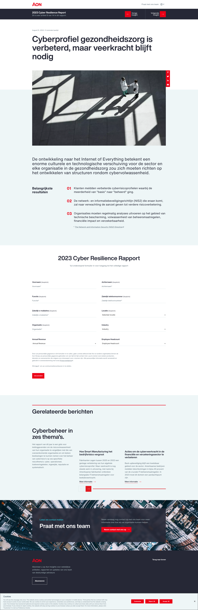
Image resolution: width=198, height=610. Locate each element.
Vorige (81, 489)
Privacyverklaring (66, 361)
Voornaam (40, 282)
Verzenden (38, 376)
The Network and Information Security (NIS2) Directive (98, 227)
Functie (39, 296)
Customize (137, 601)
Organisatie (41, 325)
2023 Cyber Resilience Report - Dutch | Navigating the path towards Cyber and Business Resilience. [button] (36, 4)
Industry (105, 325)
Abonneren (39, 581)
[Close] (194, 601)
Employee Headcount (111, 339)
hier (36, 366)
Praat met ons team (150, 4)
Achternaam (111, 282)
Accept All (166, 601)
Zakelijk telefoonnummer (116, 296)
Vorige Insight (135, 14)
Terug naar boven (159, 559)
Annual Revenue (39, 339)
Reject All (152, 601)
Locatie (108, 310)
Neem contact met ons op (115, 529)
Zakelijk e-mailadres (44, 310)
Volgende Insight (155, 14)
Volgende (88, 489)
